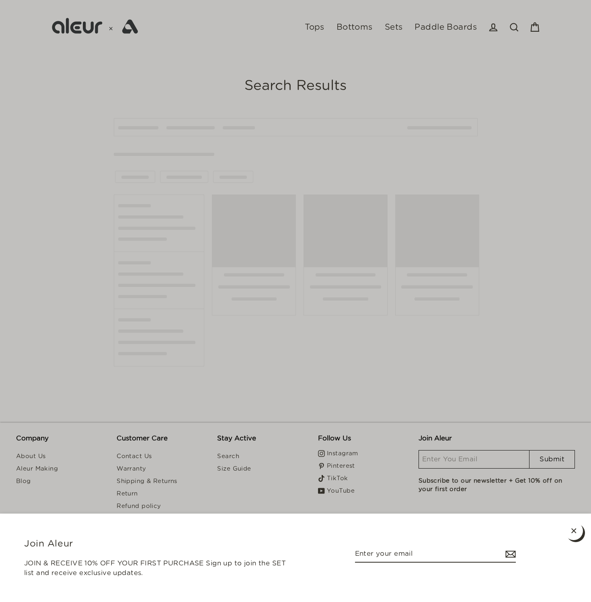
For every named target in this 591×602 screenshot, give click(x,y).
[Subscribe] (509, 554)
